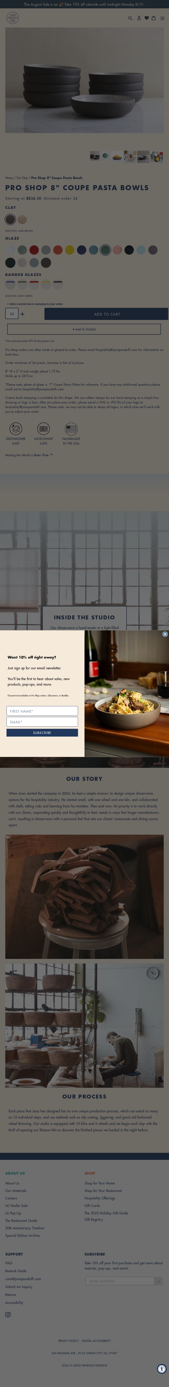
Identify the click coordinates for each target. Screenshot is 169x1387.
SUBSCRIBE (42, 732)
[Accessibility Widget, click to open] (162, 1369)
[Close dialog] (165, 634)
